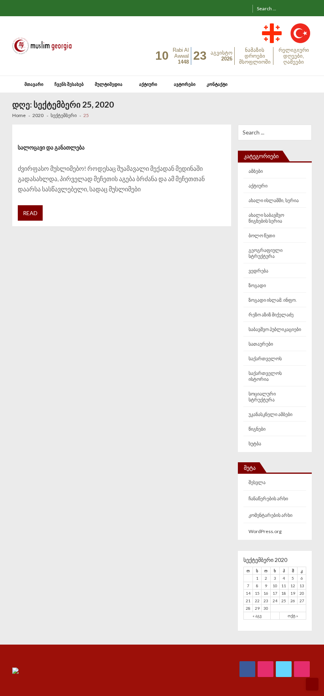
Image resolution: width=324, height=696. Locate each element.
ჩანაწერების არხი (268, 498)
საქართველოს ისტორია (265, 376)
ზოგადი (257, 285)
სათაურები (261, 344)
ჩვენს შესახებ (69, 84)
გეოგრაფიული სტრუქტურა (266, 253)
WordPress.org (265, 531)
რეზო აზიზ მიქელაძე (271, 315)
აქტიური (148, 84)
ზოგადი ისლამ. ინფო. (273, 300)
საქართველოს (265, 358)
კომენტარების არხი (270, 515)
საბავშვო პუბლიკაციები (275, 329)
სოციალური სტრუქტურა (262, 397)
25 (283, 600)
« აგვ (257, 615)
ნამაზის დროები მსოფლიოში (255, 56)
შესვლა (257, 482)
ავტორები (185, 84)
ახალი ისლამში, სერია (274, 200)
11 (283, 585)
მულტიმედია (108, 84)
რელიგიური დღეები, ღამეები (294, 56)
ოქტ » (293, 615)
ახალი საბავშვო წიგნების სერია (266, 218)
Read (30, 213)
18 (283, 593)
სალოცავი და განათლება (51, 147)
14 (248, 593)
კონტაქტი (217, 84)
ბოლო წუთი (262, 235)
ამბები (256, 171)
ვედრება (258, 271)
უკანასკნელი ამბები (270, 414)
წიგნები (257, 429)
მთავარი (33, 84)
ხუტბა (255, 443)
